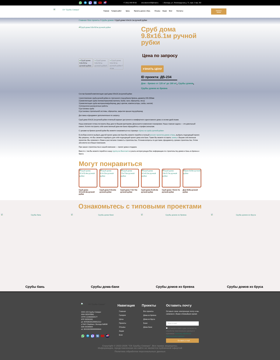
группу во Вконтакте (121, 151)
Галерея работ (116, 11)
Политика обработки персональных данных (140, 351)
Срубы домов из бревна (154, 88)
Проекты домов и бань (142, 11)
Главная (106, 11)
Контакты (180, 11)
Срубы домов (107, 20)
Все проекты (94, 20)
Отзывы (157, 11)
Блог (170, 11)
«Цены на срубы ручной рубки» (151, 131)
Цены (128, 11)
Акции (164, 11)
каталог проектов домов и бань (162, 135)
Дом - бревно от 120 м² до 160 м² (159, 83)
